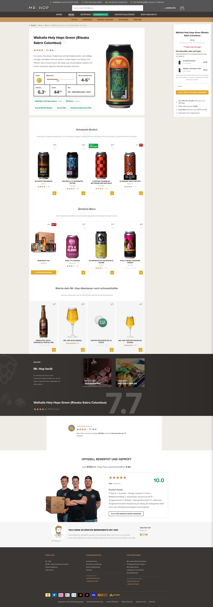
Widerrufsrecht (127, 602)
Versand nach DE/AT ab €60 (65, 2)
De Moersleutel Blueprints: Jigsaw (101, 262)
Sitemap (152, 602)
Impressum (49, 570)
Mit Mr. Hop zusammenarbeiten (56, 564)
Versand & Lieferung (93, 564)
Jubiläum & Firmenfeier (135, 570)
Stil (69, 88)
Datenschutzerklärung (95, 602)
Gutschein (123, 19)
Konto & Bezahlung (93, 567)
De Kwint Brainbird (43, 181)
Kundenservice (91, 561)
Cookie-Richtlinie (112, 602)
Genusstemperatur (85, 75)
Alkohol (38, 88)
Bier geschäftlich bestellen (136, 561)
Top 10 (74, 19)
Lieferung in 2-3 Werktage (149, 2)
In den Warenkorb (43, 272)
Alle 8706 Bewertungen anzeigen (126, 514)
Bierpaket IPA (44, 261)
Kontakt (89, 570)
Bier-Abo (138, 19)
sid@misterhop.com (133, 581)
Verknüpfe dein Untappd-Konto (117, 2)
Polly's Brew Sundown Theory (130, 262)
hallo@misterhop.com (93, 578)
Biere (71, 14)
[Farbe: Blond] (39, 80)
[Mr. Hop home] (40, 8)
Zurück (33, 25)
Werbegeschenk (133, 567)
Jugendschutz (141, 602)
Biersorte (87, 19)
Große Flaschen (105, 19)
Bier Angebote (149, 14)
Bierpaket (86, 14)
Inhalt (54, 88)
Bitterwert (50, 75)
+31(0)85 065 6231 (92, 581)
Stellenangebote (51, 567)
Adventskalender (125, 14)
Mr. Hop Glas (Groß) (72, 340)
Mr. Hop (48, 561)
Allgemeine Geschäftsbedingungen (71, 602)
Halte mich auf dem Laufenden (192, 92)
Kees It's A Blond (72, 261)
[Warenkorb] (182, 8)
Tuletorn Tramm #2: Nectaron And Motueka (101, 182)
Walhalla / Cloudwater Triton (72, 182)
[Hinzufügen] (54, 193)
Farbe (38, 75)
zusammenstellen (100, 14)
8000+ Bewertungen (93, 2)
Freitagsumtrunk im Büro (136, 564)
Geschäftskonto (132, 573)
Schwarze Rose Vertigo (130, 181)
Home (59, 14)
